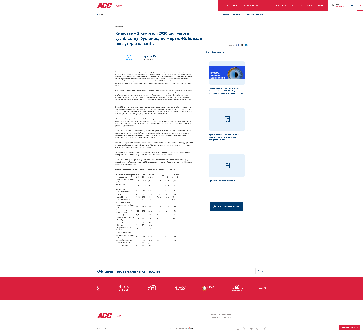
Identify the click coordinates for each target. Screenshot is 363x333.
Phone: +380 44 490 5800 (221, 317)
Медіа (300, 5)
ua (360, 5)
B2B (292, 5)
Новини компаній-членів (254, 14)
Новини (226, 14)
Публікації (237, 14)
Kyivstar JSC (150, 56)
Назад (101, 14)
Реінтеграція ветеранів (278, 5)
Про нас (225, 5)
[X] (242, 45)
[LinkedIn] (246, 45)
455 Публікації (149, 59)
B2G (264, 5)
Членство (309, 5)
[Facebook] (237, 45)
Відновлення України (251, 5)
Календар (236, 5)
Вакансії (320, 5)
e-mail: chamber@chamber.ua (223, 314)
